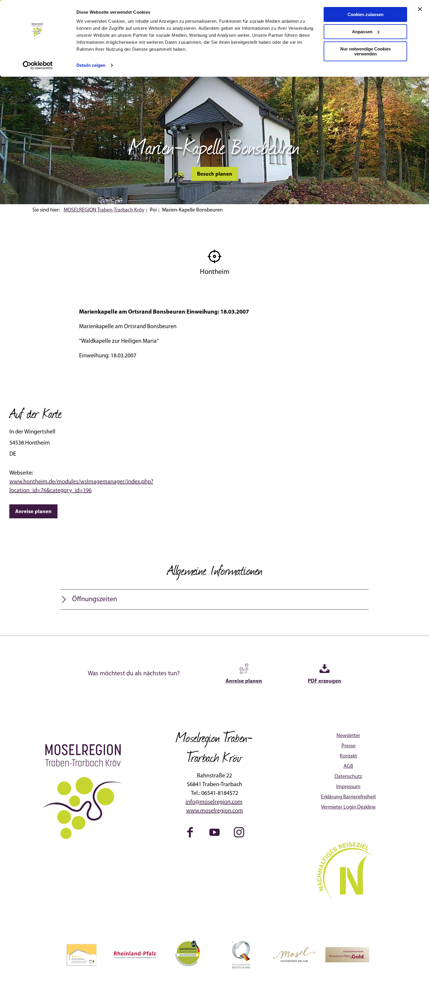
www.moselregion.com (214, 811)
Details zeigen (90, 65)
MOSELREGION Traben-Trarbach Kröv (104, 210)
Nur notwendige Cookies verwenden (365, 51)
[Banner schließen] (420, 9)
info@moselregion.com (214, 802)
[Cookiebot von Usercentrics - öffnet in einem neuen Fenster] (37, 65)
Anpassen (362, 31)
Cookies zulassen (365, 14)
